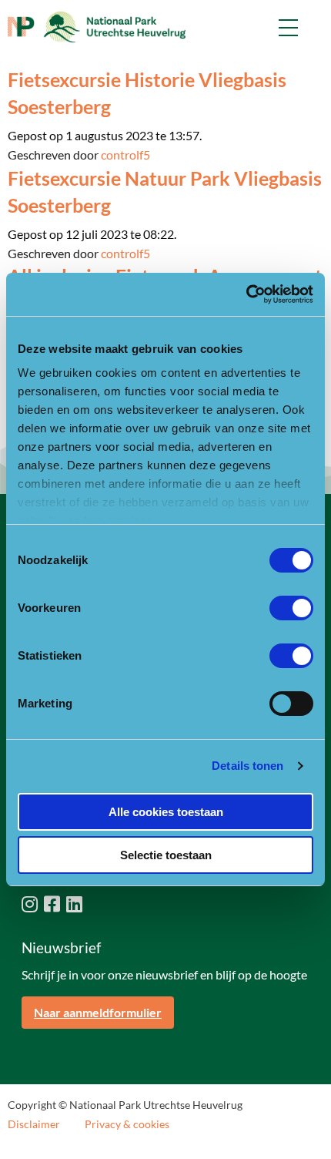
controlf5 (125, 154)
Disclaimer (34, 1124)
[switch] (291, 608)
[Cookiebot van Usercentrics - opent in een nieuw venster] (246, 294)
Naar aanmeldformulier (98, 1012)
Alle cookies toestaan (166, 811)
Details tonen (247, 765)
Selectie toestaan (166, 855)
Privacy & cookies (127, 1124)
